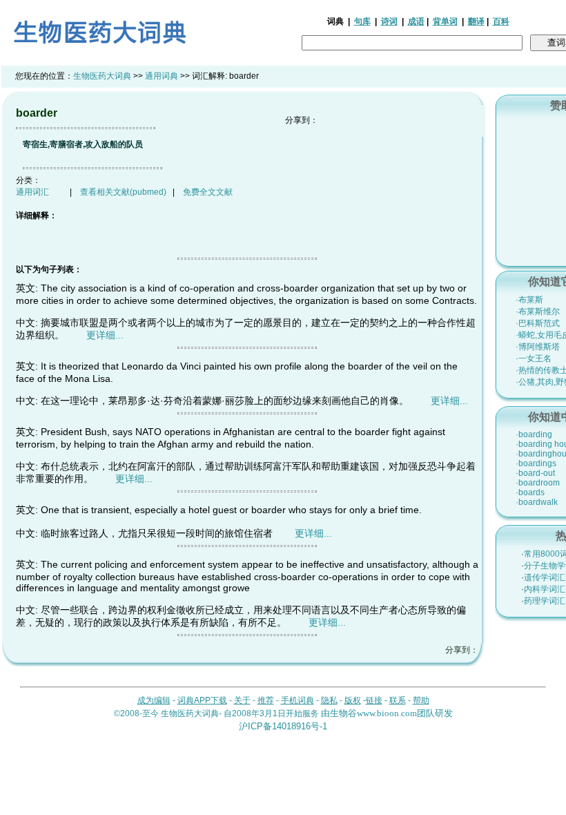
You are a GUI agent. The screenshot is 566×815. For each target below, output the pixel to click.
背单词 (445, 21)
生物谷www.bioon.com (373, 713)
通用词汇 (32, 192)
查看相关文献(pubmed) (123, 192)
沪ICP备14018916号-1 (283, 726)
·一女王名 (534, 358)
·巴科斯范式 (538, 323)
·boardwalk (537, 502)
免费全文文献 (208, 192)
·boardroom (538, 483)
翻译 (476, 21)
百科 (501, 21)
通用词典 (161, 76)
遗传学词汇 (544, 577)
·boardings (536, 463)
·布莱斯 (529, 300)
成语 (416, 21)
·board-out (535, 473)
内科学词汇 (544, 589)
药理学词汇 (544, 601)
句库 (362, 21)
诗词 (389, 21)
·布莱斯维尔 (538, 311)
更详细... (105, 335)
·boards (530, 492)
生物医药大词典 (102, 76)
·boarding (534, 434)
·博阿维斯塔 (538, 347)
